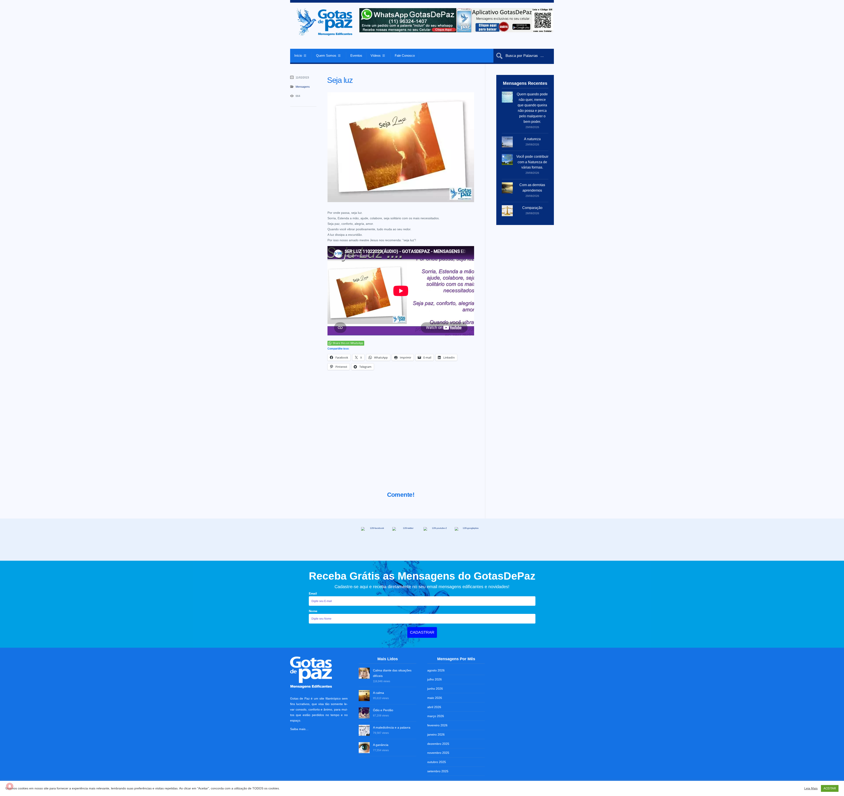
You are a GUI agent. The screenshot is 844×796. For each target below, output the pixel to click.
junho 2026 (435, 688)
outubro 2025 (436, 762)
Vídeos (376, 55)
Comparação (532, 208)
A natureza (532, 139)
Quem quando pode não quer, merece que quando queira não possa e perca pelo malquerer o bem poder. (532, 107)
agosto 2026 (436, 670)
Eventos (356, 55)
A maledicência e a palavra (391, 727)
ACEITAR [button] (830, 788)
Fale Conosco (405, 55)
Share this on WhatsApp (348, 343)
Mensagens (303, 86)
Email (313, 593)
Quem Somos (326, 55)
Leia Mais (811, 788)
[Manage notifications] (9, 786)
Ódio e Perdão (383, 710)
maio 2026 (434, 698)
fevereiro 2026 (437, 725)
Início (298, 55)
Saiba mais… (299, 729)
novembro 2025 (438, 752)
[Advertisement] (400, 436)
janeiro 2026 (436, 734)
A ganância (380, 745)
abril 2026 (434, 707)
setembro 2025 (437, 771)
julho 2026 (434, 679)
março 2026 (435, 716)
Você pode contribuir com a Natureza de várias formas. (532, 162)
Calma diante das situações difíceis (392, 673)
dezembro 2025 (438, 743)
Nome (313, 611)
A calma (378, 692)
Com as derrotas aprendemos (532, 187)
